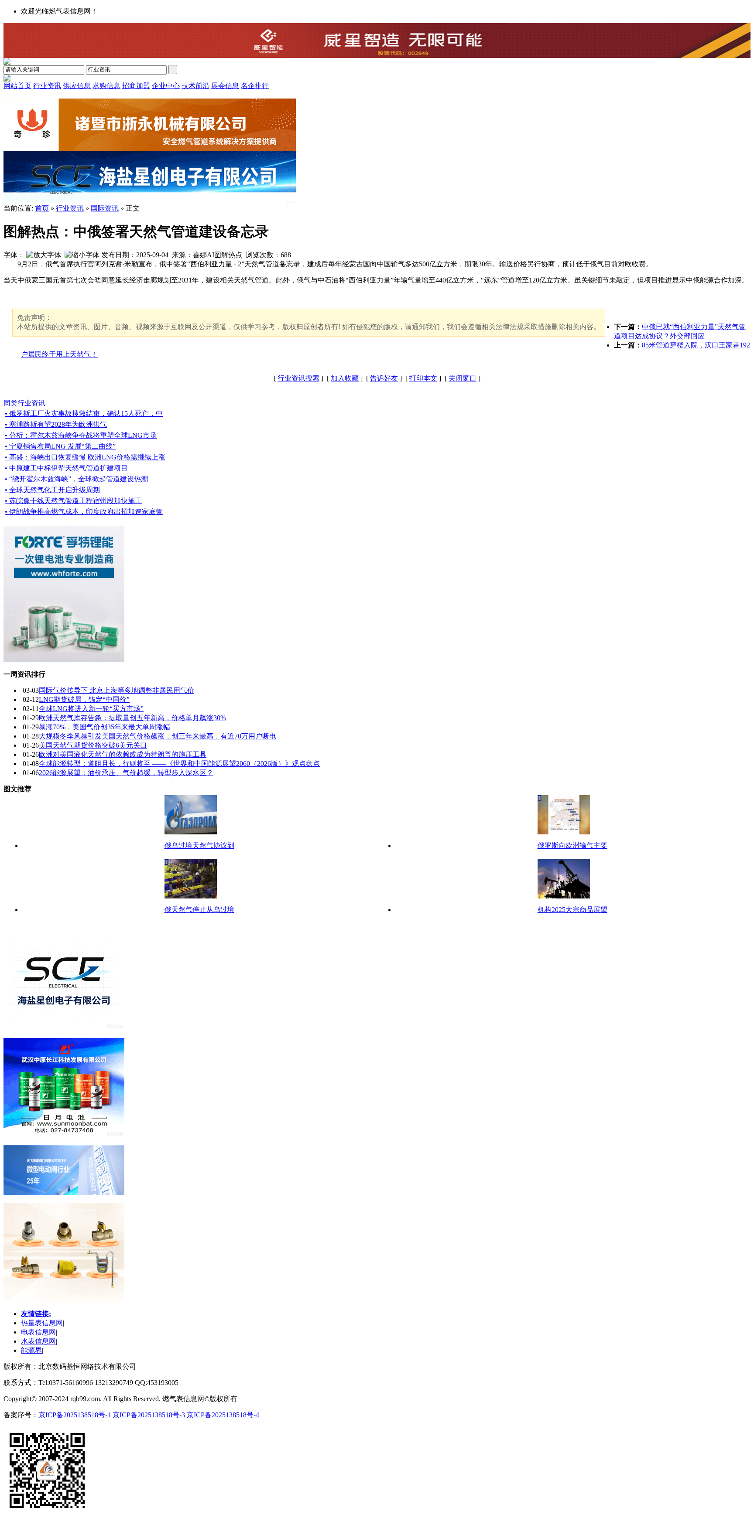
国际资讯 (105, 208)
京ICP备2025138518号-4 (223, 1415)
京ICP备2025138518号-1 (74, 1415)
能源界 (31, 1350)
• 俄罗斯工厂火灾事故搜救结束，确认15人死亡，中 (84, 413)
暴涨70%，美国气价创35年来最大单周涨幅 (104, 727)
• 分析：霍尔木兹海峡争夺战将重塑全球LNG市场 (81, 435)
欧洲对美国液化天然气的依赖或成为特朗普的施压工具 (122, 754)
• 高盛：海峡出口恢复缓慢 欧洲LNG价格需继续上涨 (85, 457)
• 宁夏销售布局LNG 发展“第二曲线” (60, 446)
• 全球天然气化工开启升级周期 (52, 489)
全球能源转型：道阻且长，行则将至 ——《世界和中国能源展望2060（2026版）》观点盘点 (179, 763)
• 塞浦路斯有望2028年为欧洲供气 (56, 424)
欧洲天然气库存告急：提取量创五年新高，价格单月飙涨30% (132, 717)
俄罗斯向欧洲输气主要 (572, 845)
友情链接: (36, 1313)
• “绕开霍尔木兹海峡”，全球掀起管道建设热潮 (76, 479)
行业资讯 (70, 208)
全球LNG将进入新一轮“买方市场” (91, 708)
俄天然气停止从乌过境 (199, 909)
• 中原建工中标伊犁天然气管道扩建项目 (66, 468)
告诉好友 (384, 378)
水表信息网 (38, 1341)
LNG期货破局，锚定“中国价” (84, 699)
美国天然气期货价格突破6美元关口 (93, 745)
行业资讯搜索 (298, 378)
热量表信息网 (42, 1323)
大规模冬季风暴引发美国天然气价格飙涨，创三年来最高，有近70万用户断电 (157, 736)
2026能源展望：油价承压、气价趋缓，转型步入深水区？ (126, 772)
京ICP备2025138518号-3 (149, 1415)
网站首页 (17, 85)
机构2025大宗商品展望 (572, 909)
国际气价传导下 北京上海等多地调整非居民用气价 (116, 690)
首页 (42, 208)
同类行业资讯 (24, 403)
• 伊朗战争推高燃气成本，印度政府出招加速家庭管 (84, 511)
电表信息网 (38, 1332)
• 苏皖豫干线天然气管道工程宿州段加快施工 (73, 500)
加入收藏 (345, 378)
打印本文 (423, 378)
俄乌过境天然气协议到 (199, 845)
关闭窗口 (462, 378)
